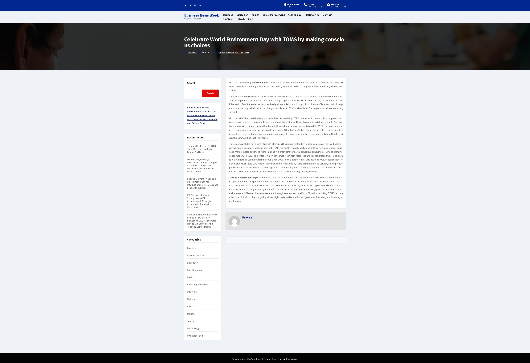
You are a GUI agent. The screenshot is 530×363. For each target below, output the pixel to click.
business (228, 15)
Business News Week (201, 15)
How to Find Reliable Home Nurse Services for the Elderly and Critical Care (202, 119)
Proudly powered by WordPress (247, 359)
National (191, 299)
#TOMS (221, 52)
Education (242, 15)
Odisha (190, 314)
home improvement (274, 15)
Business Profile (195, 255)
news (190, 306)
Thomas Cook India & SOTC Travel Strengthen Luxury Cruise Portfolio (201, 149)
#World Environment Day (237, 52)
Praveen (248, 217)
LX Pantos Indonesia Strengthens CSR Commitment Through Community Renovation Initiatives (199, 201)
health (255, 15)
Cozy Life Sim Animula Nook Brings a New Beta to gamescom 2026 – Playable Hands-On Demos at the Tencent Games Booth (202, 220)
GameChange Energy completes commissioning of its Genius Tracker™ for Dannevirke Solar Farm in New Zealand (202, 165)
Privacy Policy (245, 19)
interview (192, 292)
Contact (327, 15)
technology (294, 15)
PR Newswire (312, 15)
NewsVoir (228, 19)
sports (190, 321)
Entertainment (195, 270)
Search (191, 83)
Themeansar (292, 359)
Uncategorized (195, 335)
